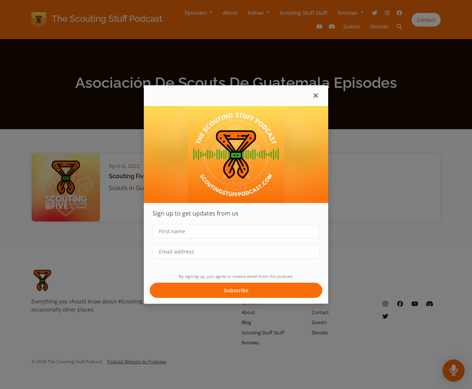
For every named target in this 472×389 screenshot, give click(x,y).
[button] (315, 95)
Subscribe (236, 290)
